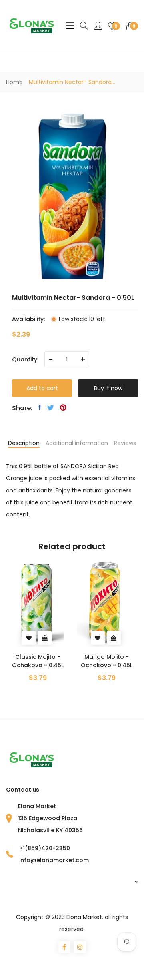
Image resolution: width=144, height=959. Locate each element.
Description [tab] (24, 443)
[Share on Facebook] (39, 407)
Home (14, 82)
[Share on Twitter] (50, 407)
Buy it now (108, 388)
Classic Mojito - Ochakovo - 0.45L (38, 661)
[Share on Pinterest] (63, 407)
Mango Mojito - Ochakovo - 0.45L (106, 661)
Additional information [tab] (77, 443)
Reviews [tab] (125, 443)
